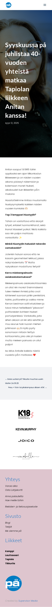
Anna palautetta (14, 496)
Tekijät (8, 526)
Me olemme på (13, 530)
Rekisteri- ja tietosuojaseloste (21, 506)
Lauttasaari (12, 555)
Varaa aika (11, 486)
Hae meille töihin (14, 500)
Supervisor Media (28, 600)
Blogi (7, 522)
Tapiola (9, 559)
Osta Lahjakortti (13, 490)
